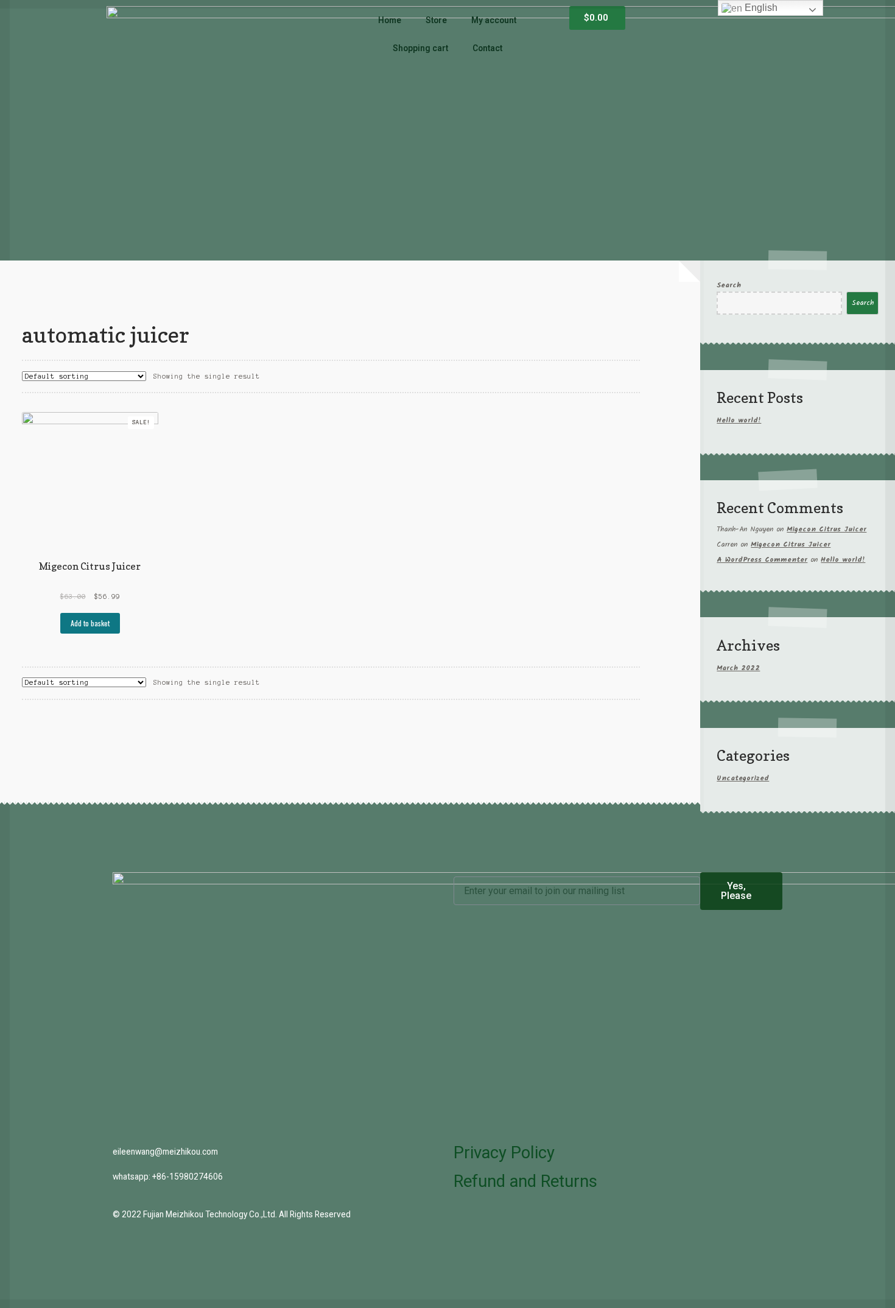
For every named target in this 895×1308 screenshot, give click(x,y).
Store (436, 20)
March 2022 (738, 668)
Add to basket (90, 623)
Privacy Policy (504, 1153)
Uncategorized (743, 778)
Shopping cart (420, 48)
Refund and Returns (525, 1181)
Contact (487, 48)
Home (389, 20)
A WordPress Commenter (762, 559)
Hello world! (739, 420)
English (759, 7)
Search (729, 285)
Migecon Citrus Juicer (826, 529)
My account (493, 20)
